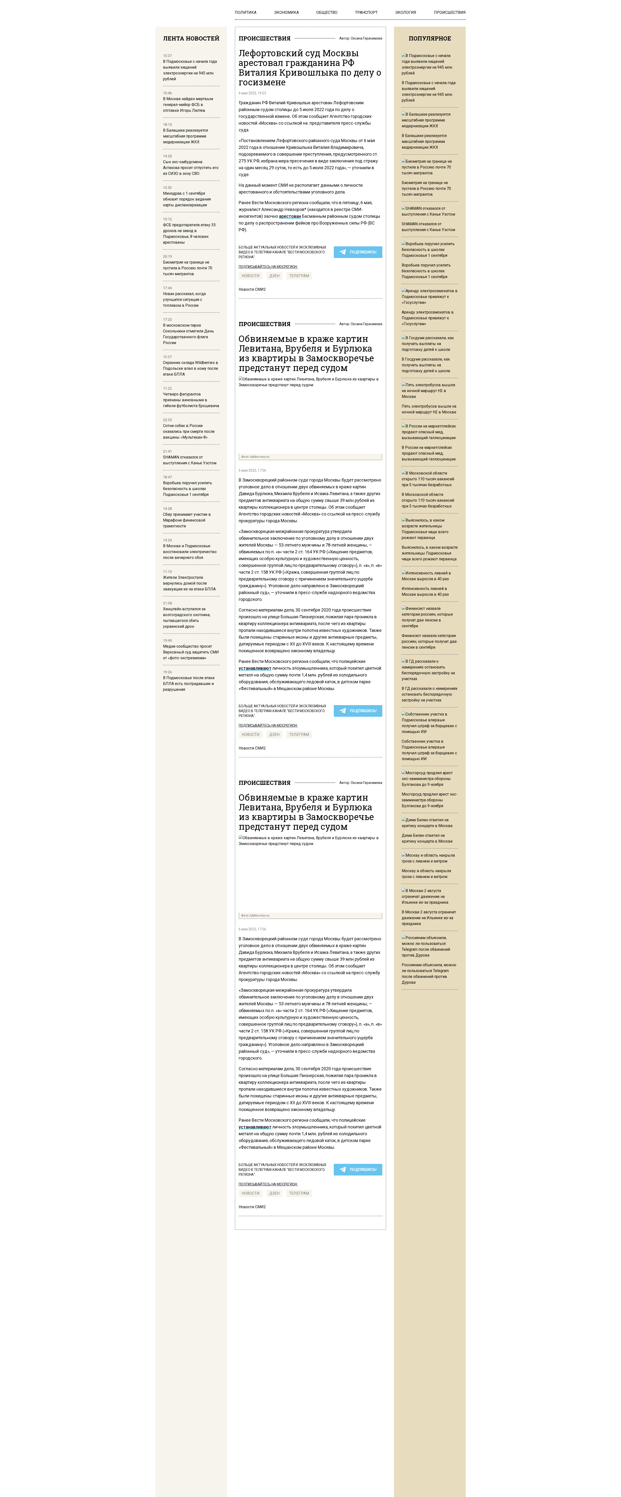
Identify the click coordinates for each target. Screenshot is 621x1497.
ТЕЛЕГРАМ (299, 276)
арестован (290, 216)
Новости (251, 276)
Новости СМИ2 (252, 289)
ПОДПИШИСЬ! (363, 252)
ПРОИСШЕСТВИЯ (265, 38)
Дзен (274, 276)
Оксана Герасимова (366, 38)
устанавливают (255, 668)
